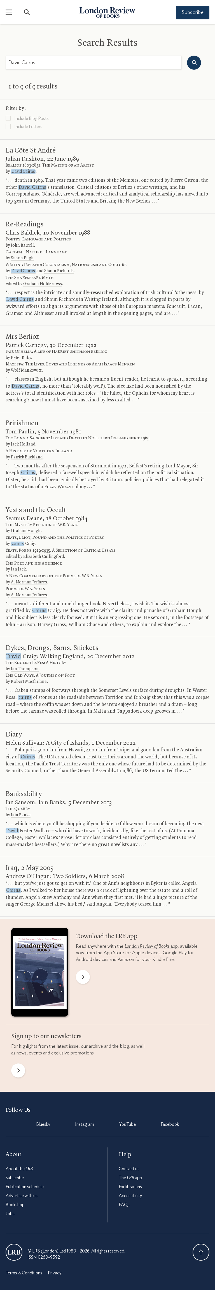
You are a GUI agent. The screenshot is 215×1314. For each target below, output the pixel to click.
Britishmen (22, 423)
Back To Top (201, 1252)
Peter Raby (21, 358)
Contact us (129, 1169)
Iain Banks (21, 815)
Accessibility (130, 1195)
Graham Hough (26, 531)
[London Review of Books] (14, 1252)
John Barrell (22, 245)
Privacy (54, 1273)
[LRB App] (39, 973)
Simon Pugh (22, 258)
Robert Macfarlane (29, 681)
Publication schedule (25, 1187)
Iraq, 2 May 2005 (29, 868)
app (151, 946)
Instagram (84, 1124)
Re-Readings (24, 224)
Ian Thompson (25, 669)
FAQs (124, 1204)
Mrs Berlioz (22, 336)
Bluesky (43, 1124)
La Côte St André (31, 150)
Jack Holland (23, 444)
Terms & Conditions (24, 1273)
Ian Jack (18, 569)
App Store (114, 952)
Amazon (126, 959)
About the (19, 1169)
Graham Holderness (42, 284)
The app (130, 1178)
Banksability (24, 794)
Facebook (170, 1124)
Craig (23, 544)
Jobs (10, 1213)
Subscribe (193, 12)
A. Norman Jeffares (29, 582)
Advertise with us (22, 1195)
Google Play (175, 952)
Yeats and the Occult (36, 510)
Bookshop (15, 1204)
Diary (14, 734)
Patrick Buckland (27, 457)
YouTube (127, 1124)
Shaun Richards (59, 271)
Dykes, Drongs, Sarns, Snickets (52, 648)
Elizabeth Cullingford (43, 556)
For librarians (130, 1187)
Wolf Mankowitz (26, 370)
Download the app (106, 936)
